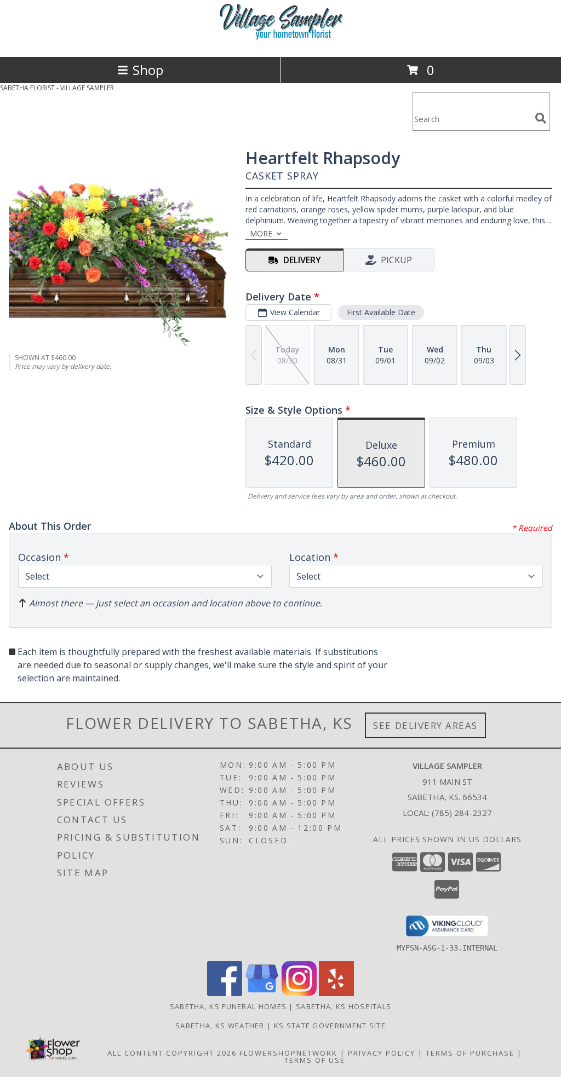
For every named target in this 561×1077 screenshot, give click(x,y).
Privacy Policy (381, 1053)
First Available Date (381, 312)
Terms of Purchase (470, 1053)
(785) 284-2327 (462, 812)
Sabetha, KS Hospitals (343, 1006)
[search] (540, 118)
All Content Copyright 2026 (172, 1053)
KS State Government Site (330, 1025)
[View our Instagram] (299, 993)
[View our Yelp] (336, 993)
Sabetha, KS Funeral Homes (228, 1006)
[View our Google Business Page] (261, 993)
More (261, 233)
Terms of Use (314, 1060)
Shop (148, 70)
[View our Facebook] (224, 993)
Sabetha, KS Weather (220, 1025)
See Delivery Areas (425, 725)
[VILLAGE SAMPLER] (280, 41)
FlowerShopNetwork (288, 1053)
